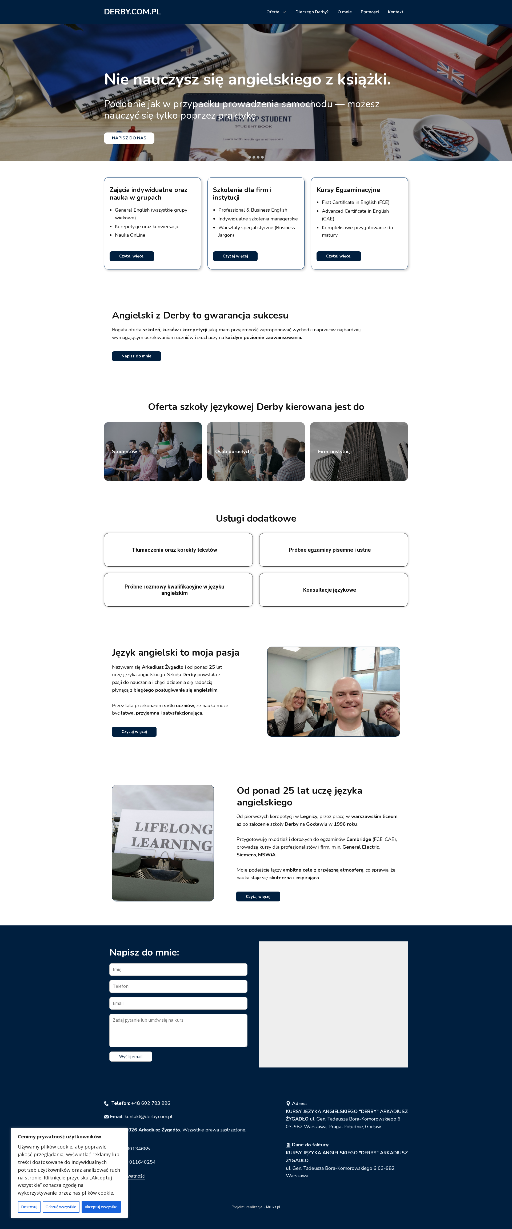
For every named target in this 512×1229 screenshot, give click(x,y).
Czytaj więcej (132, 256)
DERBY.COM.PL (132, 11)
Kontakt (395, 12)
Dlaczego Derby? (312, 12)
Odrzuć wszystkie (61, 1206)
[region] (69, 1173)
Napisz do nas (129, 138)
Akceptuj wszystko (101, 1206)
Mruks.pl (273, 1207)
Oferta (272, 12)
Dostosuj (29, 1206)
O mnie (345, 12)
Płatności (370, 12)
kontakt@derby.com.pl (149, 1116)
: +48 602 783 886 (140, 1103)
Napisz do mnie (136, 356)
